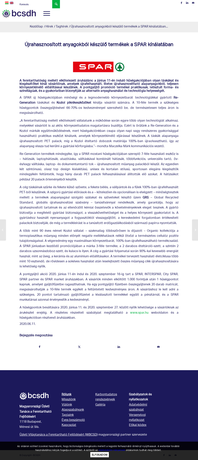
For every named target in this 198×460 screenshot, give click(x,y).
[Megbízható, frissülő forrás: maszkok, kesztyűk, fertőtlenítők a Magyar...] (3, 230)
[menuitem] (45, 13)
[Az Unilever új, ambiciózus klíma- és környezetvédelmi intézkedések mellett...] (195, 230)
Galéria (100, 405)
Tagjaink (68, 415)
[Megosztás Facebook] (39, 347)
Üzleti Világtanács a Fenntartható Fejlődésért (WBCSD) (59, 435)
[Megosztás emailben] (158, 347)
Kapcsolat (69, 425)
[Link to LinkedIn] (187, 3)
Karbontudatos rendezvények (106, 397)
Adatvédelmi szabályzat (138, 407)
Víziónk (67, 405)
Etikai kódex (137, 425)
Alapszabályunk (73, 410)
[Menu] (45, 13)
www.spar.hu (139, 313)
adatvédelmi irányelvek (112, 450)
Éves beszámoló (73, 420)
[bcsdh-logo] (19, 13)
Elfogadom (99, 454)
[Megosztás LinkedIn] (119, 347)
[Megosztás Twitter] (79, 347)
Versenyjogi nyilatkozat (137, 418)
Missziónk (69, 399)
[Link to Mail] (193, 3)
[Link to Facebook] (181, 3)
